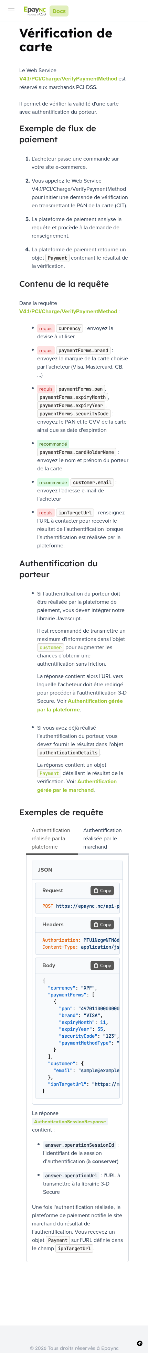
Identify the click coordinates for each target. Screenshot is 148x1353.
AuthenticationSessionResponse (70, 1121)
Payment (49, 773)
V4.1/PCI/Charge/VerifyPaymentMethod (68, 79)
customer (51, 647)
